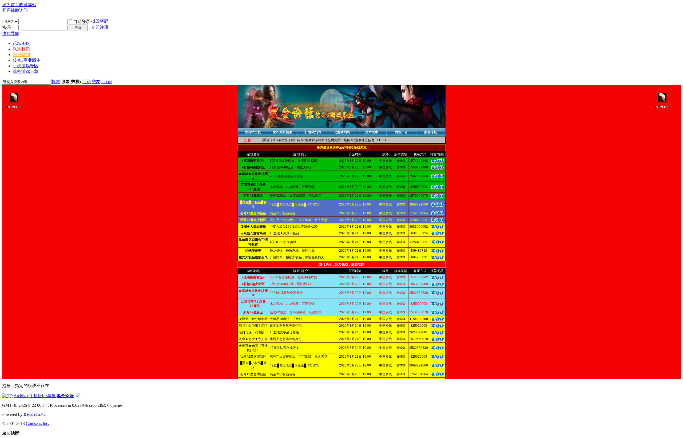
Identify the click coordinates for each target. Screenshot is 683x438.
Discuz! (30, 414)
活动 (86, 81)
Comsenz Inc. (37, 423)
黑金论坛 (65, 395)
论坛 (21, 43)
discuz (106, 81)
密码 (6, 27)
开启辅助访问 (15, 10)
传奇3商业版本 (27, 60)
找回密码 (99, 21)
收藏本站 (27, 4)
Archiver (21, 395)
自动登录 (81, 21)
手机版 (35, 395)
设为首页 (10, 4)
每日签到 (21, 54)
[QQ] (7, 395)
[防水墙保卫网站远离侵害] (78, 395)
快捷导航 (10, 33)
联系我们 (21, 49)
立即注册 (99, 27)
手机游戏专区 (25, 66)
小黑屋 (49, 395)
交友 (96, 81)
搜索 (55, 81)
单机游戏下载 (25, 71)
